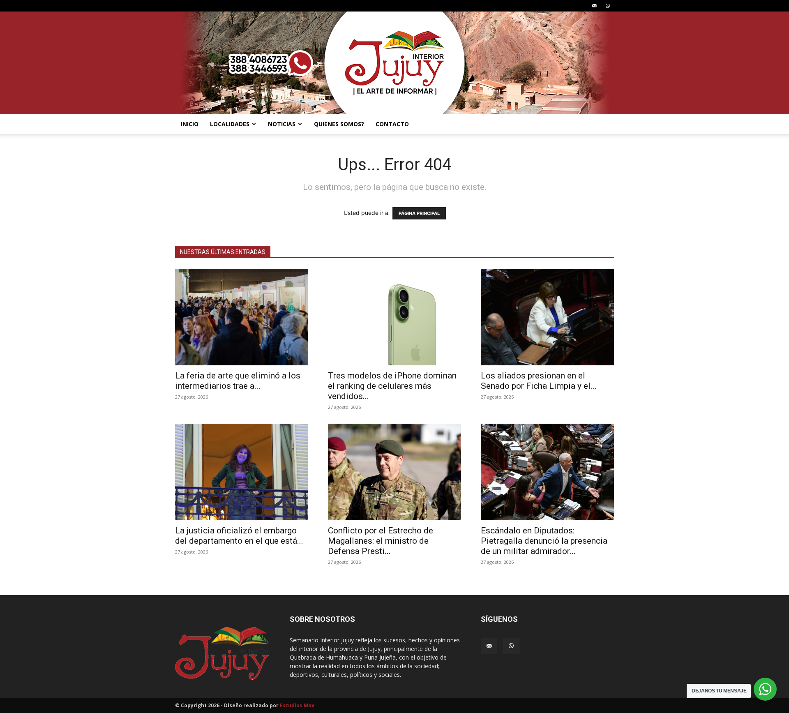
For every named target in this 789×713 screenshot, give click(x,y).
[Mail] (594, 6)
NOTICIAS (281, 124)
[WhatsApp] (608, 6)
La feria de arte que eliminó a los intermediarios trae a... (237, 381)
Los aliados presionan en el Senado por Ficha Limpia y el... (539, 381)
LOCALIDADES (229, 124)
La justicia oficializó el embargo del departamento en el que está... (239, 536)
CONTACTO (392, 124)
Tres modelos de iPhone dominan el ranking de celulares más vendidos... (392, 386)
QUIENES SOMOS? (339, 124)
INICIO (189, 124)
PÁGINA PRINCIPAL (419, 213)
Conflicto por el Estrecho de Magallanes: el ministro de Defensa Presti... (380, 541)
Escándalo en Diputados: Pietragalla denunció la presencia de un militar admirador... (544, 541)
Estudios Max (297, 705)
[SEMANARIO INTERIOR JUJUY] (394, 63)
